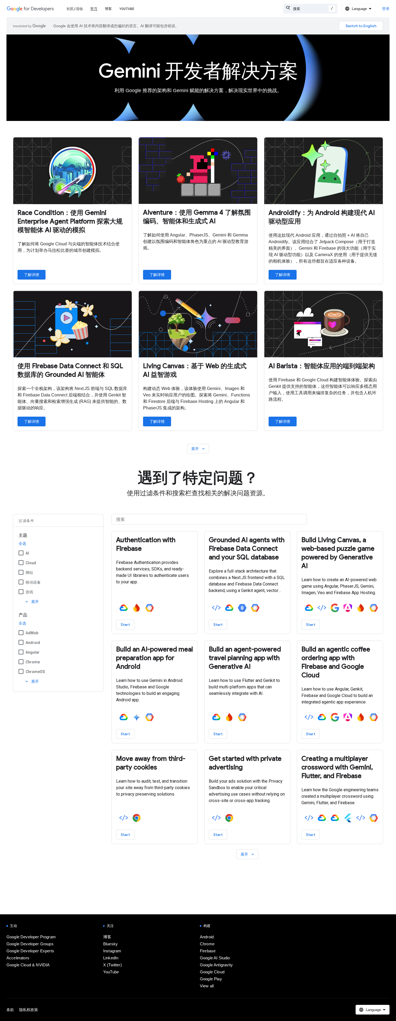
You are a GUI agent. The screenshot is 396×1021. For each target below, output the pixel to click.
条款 (10, 1010)
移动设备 (33, 582)
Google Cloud (212, 972)
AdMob (32, 633)
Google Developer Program (31, 937)
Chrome (33, 662)
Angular (33, 652)
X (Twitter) (112, 965)
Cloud (31, 563)
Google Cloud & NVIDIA (28, 965)
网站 (29, 572)
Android (33, 642)
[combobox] (310, 8)
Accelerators (17, 958)
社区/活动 (75, 9)
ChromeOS (35, 672)
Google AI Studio (215, 958)
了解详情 (31, 274)
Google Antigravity (216, 965)
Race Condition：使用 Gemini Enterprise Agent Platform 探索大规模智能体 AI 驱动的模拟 (70, 221)
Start (125, 624)
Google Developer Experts (30, 951)
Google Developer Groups (30, 944)
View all (207, 986)
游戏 (29, 592)
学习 (93, 9)
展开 (198, 448)
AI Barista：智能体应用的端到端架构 (322, 366)
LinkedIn (110, 958)
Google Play (211, 979)
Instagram (112, 951)
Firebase (208, 951)
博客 (108, 9)
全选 (22, 543)
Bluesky (110, 944)
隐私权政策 (28, 1010)
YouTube (126, 9)
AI (27, 553)
